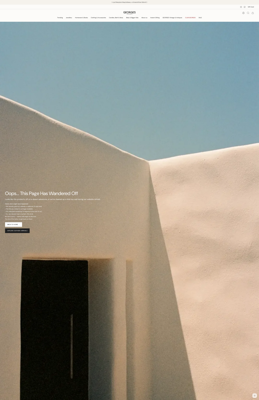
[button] (60, 17)
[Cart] (252, 13)
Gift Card (251, 7)
